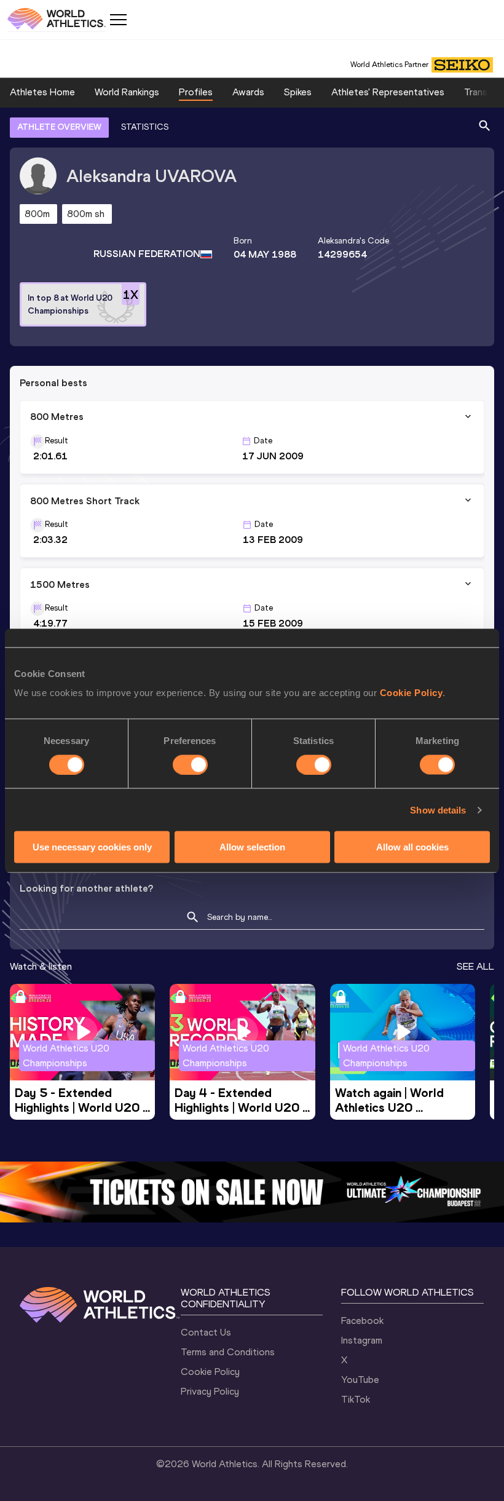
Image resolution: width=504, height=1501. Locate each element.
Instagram (361, 1340)
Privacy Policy (210, 1391)
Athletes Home (42, 92)
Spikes (298, 92)
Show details (438, 809)
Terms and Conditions (228, 1352)
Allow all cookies (412, 847)
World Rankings (127, 92)
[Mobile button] (118, 19)
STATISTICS (144, 127)
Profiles (196, 92)
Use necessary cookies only (92, 847)
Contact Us (206, 1332)
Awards (248, 92)
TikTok (355, 1399)
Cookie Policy (411, 692)
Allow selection (252, 847)
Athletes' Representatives (387, 92)
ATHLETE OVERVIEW (59, 127)
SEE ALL (475, 966)
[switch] (190, 764)
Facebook (362, 1320)
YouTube (360, 1379)
